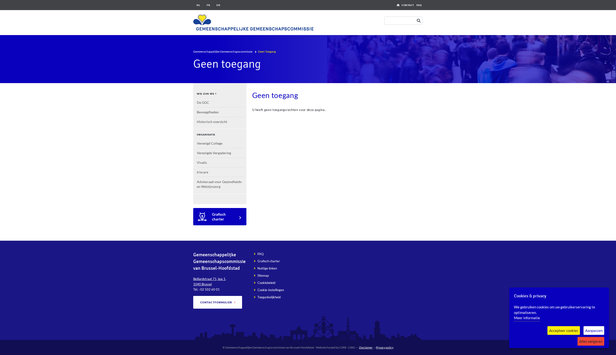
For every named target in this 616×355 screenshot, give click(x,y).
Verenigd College (209, 143)
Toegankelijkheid (269, 297)
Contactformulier (216, 302)
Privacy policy (384, 347)
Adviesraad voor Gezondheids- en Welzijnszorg (220, 184)
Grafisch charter (219, 216)
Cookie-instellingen (270, 290)
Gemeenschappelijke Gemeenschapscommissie (222, 51)
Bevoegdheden (208, 112)
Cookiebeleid (266, 283)
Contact (408, 5)
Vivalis (202, 162)
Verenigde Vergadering (214, 153)
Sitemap (263, 275)
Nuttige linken (267, 268)
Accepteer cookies (563, 330)
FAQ (419, 5)
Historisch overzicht (212, 122)
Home (398, 5)
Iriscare (202, 172)
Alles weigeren (591, 341)
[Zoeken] (420, 21)
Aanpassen (594, 330)
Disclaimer (366, 347)
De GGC (203, 102)
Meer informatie (527, 318)
